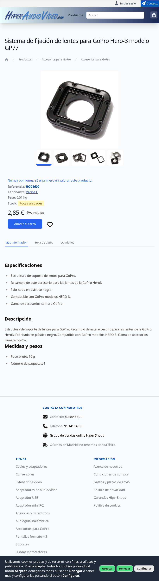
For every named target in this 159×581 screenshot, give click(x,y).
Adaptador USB (27, 497)
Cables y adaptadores (31, 466)
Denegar (124, 568)
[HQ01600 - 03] (79, 158)
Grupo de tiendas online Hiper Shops (77, 435)
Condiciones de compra (111, 474)
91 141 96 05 (73, 426)
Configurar (144, 568)
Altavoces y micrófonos (33, 513)
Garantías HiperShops (110, 497)
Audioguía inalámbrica (32, 521)
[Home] (7, 59)
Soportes (22, 544)
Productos (75, 15)
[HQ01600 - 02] (61, 158)
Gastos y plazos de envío (112, 482)
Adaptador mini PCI (30, 505)
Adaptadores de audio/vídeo (36, 490)
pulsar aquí (73, 417)
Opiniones (67, 242)
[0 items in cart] (153, 14)
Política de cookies (107, 505)
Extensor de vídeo (29, 482)
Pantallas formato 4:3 (31, 536)
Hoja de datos (44, 242)
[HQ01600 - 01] (44, 158)
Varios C (32, 192)
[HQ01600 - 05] (115, 158)
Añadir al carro (25, 224)
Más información (16, 242)
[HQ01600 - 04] (97, 158)
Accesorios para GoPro (56, 59)
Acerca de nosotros (108, 466)
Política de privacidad (109, 490)
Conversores (25, 474)
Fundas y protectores (31, 552)
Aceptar (107, 568)
